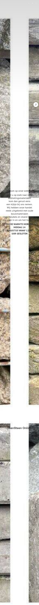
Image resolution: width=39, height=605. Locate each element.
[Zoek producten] (36, 104)
